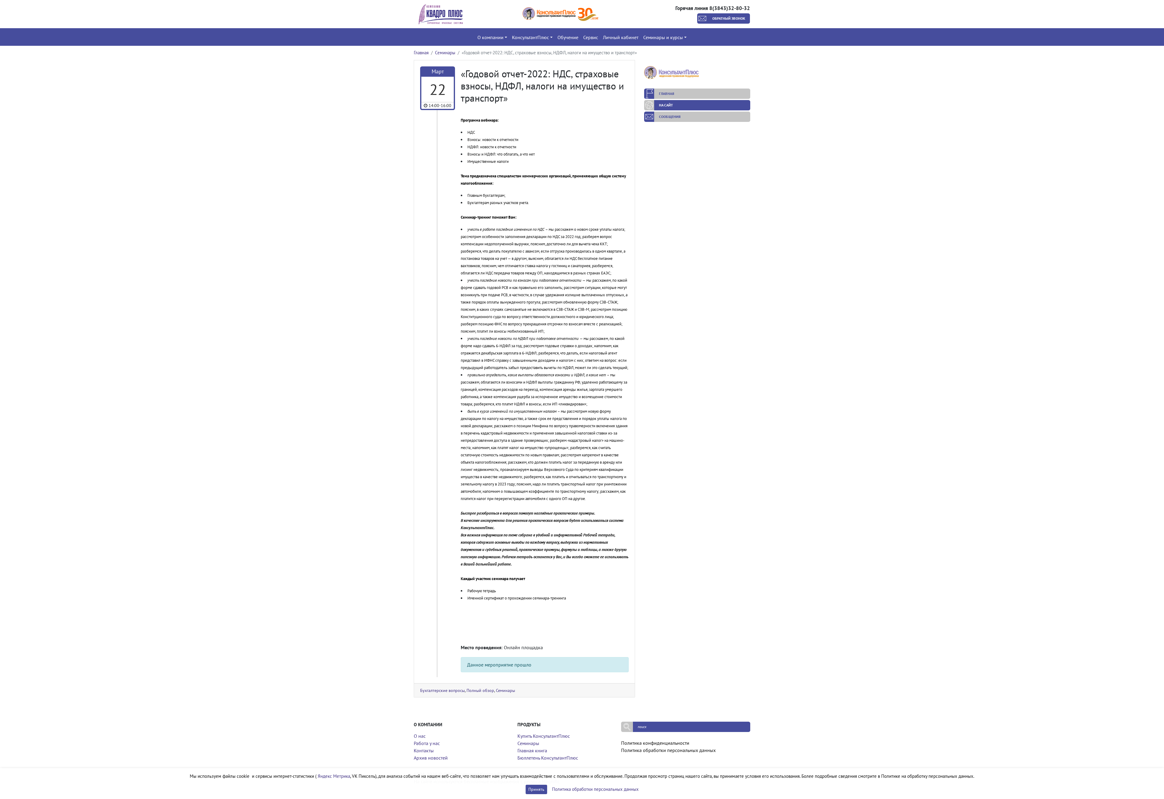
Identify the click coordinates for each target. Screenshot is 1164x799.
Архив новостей (431, 758)
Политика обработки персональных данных (668, 750)
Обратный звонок (728, 18)
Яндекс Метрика (334, 776)
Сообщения (670, 116)
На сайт (666, 105)
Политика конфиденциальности (655, 743)
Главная (421, 52)
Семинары (445, 52)
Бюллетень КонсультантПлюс (547, 758)
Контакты (424, 750)
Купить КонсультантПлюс (543, 736)
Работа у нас (427, 743)
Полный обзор (480, 690)
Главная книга (532, 750)
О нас (420, 736)
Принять (536, 789)
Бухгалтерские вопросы (442, 690)
